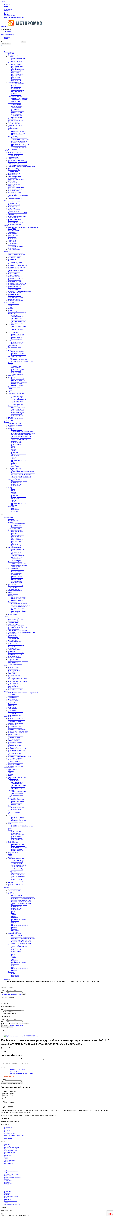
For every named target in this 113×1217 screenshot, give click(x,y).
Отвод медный (15, 367)
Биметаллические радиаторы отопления (23, 433)
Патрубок (11, 375)
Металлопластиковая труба (16, 179)
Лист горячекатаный (14, 205)
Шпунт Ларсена (12, 149)
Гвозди (13, 447)
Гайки (13, 446)
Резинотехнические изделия (12, 1177)
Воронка (10, 308)
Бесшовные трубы (13, 155)
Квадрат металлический (15, 63)
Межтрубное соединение (15, 356)
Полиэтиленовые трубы (15, 189)
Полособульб (12, 119)
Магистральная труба (14, 176)
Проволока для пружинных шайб (18, 265)
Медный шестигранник (18, 142)
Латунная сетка (12, 238)
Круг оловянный (16, 75)
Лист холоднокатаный (14, 219)
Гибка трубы (16, 1071)
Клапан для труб (13, 332)
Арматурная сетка (13, 230)
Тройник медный (16, 398)
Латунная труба (12, 174)
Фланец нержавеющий (18, 410)
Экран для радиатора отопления (21, 438)
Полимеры (11, 428)
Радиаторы (7, 1199)
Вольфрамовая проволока (15, 257)
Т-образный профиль (14, 123)
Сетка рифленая (12, 243)
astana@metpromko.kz (7, 34)
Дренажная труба (13, 168)
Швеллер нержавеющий (18, 133)
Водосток (7, 1193)
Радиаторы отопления (14, 423)
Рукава (10, 390)
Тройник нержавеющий (18, 399)
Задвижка (11, 324)
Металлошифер (16, 444)
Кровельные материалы (15, 425)
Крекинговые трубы (14, 173)
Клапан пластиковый (17, 336)
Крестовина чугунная (17, 353)
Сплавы (6, 1179)
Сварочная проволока (14, 288)
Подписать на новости (9, 1013)
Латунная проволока (14, 273)
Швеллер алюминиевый (18, 131)
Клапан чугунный (16, 339)
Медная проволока (13, 275)
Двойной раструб (13, 313)
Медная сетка (12, 240)
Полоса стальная (16, 114)
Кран (9, 348)
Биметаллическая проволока (16, 254)
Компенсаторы (12, 345)
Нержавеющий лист (14, 209)
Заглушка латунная (17, 316)
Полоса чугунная (16, 117)
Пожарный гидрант (14, 387)
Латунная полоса (16, 107)
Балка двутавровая (9, 1146)
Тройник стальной (16, 403)
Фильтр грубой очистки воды (17, 312)
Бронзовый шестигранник (19, 138)
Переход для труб (13, 377)
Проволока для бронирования (17, 264)
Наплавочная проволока (15, 276)
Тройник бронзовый (17, 395)
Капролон (14, 463)
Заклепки (14, 450)
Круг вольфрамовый (17, 69)
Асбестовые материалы (11, 1171)
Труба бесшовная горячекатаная (17, 165)
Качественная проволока (15, 270)
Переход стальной (16, 383)
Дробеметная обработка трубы (21, 1073)
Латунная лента (16, 87)
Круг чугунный (16, 80)
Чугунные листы (13, 221)
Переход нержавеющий (18, 380)
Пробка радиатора (16, 430)
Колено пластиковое (17, 342)
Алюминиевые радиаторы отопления (22, 431)
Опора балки (15, 455)
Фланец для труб (13, 406)
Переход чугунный (17, 385)
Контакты (7, 4)
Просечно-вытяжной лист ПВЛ (17, 213)
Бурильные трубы (13, 158)
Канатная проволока (14, 269)
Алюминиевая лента (17, 83)
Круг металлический (10, 1149)
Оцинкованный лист (14, 211)
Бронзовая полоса (16, 106)
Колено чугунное (16, 343)
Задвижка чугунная (17, 329)
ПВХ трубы (11, 186)
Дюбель (13, 449)
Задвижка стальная (17, 328)
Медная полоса (15, 109)
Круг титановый (16, 79)
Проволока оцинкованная (15, 300)
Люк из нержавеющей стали (19, 98)
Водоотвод (7, 1191)
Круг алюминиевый (17, 66)
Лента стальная (15, 93)
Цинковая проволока (14, 299)
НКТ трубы (11, 181)
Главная (3, 1)
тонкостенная (24, 1063)
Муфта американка (13, 304)
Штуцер (10, 417)
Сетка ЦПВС (12, 229)
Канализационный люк (15, 96)
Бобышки (11, 305)
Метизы (10, 426)
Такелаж (6, 1202)
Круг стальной (15, 77)
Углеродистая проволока (15, 297)
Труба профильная (9, 1160)
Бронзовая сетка (12, 232)
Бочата (10, 307)
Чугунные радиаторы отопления (21, 436)
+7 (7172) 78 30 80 (6, 31)
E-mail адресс (5, 990)
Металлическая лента (14, 82)
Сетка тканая (12, 248)
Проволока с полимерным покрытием (19, 291)
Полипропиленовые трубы (16, 187)
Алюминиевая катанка (18, 58)
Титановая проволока (14, 296)
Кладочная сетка (13, 235)
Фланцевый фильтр (17, 415)
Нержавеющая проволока (15, 278)
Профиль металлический (15, 120)
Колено (10, 340)
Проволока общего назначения (17, 283)
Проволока (7, 1155)
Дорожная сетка (12, 233)
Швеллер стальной (17, 135)
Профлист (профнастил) (15, 224)
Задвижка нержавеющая (18, 326)
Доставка (7, 12)
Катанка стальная (16, 61)
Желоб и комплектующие (19, 439)
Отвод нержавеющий (17, 369)
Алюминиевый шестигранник (20, 139)
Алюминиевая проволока (15, 253)
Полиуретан (15, 465)
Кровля (6, 1194)
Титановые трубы (13, 194)
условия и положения (16, 1025)
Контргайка (14, 452)
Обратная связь (8, 1138)
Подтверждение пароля (8, 1023)
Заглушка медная (16, 318)
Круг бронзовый (16, 68)
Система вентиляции (10, 1201)
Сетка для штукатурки (14, 249)
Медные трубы (12, 178)
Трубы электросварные (15, 198)
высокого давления (11, 1063)
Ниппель (10, 363)
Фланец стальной (16, 414)
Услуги (6, 14)
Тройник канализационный (16, 393)
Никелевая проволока (14, 280)
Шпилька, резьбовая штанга (19, 460)
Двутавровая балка (13, 55)
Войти (6, 6)
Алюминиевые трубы (14, 152)
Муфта (10, 358)
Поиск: (3, 42)
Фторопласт (15, 466)
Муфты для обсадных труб (19, 359)
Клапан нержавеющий (18, 334)
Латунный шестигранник (19, 141)
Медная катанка (16, 60)
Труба (6, 1158)
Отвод (10, 364)
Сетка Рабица (12, 241)
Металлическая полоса (14, 103)
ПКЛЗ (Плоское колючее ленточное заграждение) (23, 227)
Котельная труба (13, 171)
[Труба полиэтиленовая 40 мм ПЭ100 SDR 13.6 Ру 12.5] (21, 1036)
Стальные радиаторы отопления (21, 434)
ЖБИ (5, 1172)
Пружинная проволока (15, 286)
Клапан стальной (16, 337)
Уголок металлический (15, 125)
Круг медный (15, 72)
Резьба (10, 388)
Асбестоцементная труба (15, 154)
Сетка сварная (12, 245)
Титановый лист (13, 217)
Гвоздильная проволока (15, 262)
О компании (8, 9)
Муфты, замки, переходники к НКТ (22, 361)
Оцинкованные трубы (14, 184)
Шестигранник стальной (18, 146)
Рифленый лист (12, 214)
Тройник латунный (17, 396)
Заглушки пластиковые (18, 321)
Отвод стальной (16, 371)
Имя (2, 1009)
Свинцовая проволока (14, 289)
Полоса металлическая (11, 1154)
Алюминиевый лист (14, 202)
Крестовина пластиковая (18, 355)
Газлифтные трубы (13, 163)
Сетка (6, 1157)
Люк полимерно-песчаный (19, 99)
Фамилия (4, 1011)
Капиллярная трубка (14, 170)
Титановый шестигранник (19, 147)
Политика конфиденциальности (14, 17)
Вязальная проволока (14, 261)
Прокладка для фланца (18, 407)
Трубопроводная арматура (12, 1204)
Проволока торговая (14, 294)
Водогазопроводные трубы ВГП (17, 162)
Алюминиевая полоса (17, 104)
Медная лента (15, 88)
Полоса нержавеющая (17, 111)
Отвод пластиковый (17, 374)
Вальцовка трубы (17, 1069)
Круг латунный (16, 71)
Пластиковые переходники (19, 382)
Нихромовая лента (17, 91)
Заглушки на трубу (13, 315)
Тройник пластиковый (18, 401)
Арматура (11, 53)
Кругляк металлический (15, 64)
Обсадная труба (12, 182)
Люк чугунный (15, 101)
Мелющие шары (13, 128)
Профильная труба (13, 190)
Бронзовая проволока (14, 256)
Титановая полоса (16, 115)
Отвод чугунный (16, 372)
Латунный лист (12, 206)
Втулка (10, 310)
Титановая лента (16, 95)
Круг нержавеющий (17, 74)
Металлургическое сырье (11, 1174)
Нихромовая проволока (15, 281)
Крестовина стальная (17, 351)
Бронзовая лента (16, 85)
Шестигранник (12, 136)
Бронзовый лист (13, 203)
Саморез (13, 457)
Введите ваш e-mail (6, 1210)
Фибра (10, 127)
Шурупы (14, 462)
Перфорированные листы (15, 222)
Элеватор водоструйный (15, 418)
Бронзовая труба (13, 157)
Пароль (3, 992)
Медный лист (12, 208)
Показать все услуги (10, 1076)
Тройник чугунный (17, 404)
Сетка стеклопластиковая (15, 246)
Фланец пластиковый (17, 412)
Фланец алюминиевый (18, 409)
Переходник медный (17, 379)
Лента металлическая (10, 1150)
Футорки (10, 420)
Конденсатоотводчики (14, 347)
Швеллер (10, 130)
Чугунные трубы (13, 197)
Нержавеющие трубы (14, 192)
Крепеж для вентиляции (18, 454)
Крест (9, 350)
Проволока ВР (12, 259)
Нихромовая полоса (17, 112)
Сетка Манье (12, 237)
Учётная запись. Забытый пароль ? (11, 994)
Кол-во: (3, 1081)
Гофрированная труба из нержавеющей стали (21, 166)
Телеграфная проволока (15, 292)
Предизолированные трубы (16, 160)
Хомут (13, 458)
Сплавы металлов (13, 122)
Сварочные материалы (11, 1196)
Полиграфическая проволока (16, 284)
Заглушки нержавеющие (18, 320)
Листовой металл (9, 1152)
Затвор (10, 331)
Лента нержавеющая (17, 90)
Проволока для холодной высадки (18, 267)
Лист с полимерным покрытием (17, 216)
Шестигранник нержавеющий (20, 144)
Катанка (10, 56)
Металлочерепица (16, 442)
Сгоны (10, 391)
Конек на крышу (16, 441)
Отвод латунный (16, 366)
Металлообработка (10, 15)
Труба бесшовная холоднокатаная (18, 195)
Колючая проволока (14, 272)
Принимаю (12, 1025)
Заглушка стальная (17, 323)
